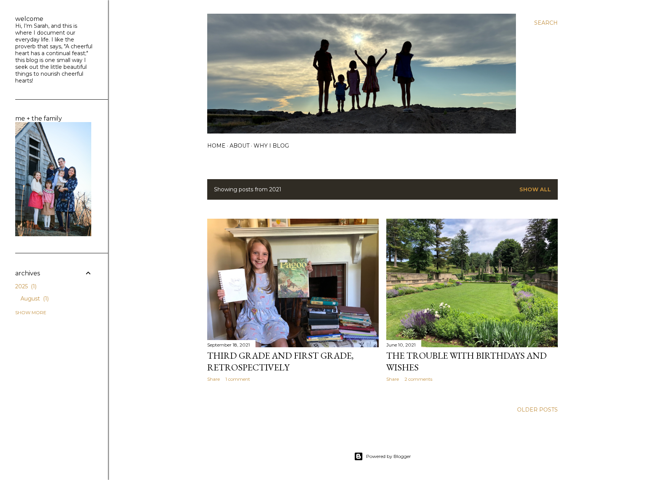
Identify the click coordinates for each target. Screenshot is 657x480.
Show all (535, 189)
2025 (25, 286)
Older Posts (537, 409)
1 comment (237, 379)
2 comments (418, 379)
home (216, 145)
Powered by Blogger (388, 456)
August (34, 298)
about (239, 145)
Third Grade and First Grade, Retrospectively (280, 361)
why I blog (271, 145)
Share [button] (213, 379)
